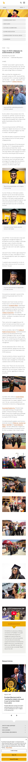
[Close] (26, 739)
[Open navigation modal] (23, 2)
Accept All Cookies (14, 759)
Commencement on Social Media (12, 35)
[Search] (20, 2)
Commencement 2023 (9, 20)
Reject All (14, 755)
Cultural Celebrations (10, 27)
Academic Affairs (13, 305)
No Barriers (6, 39)
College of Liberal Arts (8, 312)
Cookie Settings (14, 750)
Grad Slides (6, 24)
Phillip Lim (15, 423)
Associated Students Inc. (8, 408)
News (4, 7)
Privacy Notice (9, 747)
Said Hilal (8, 425)
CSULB (3, 47)
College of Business (17, 81)
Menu (21, 7)
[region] (14, 750)
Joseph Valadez (20, 397)
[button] (11, 715)
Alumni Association (9, 31)
